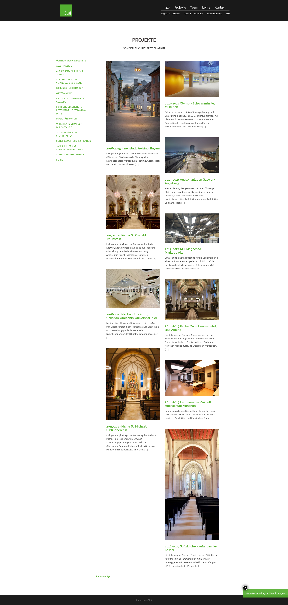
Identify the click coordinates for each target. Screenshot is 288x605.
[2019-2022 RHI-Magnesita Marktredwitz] (192, 227)
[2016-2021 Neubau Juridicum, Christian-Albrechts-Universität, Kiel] (133, 288)
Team (194, 7)
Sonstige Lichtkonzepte (70, 154)
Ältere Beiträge (103, 576)
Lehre (206, 7)
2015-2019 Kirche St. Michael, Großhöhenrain (126, 428)
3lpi (167, 7)
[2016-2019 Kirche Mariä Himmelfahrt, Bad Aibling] (192, 299)
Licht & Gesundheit (193, 13)
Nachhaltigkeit (214, 13)
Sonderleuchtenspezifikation (73, 140)
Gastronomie (64, 93)
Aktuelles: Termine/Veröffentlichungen (265, 593)
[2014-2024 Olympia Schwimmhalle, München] (192, 78)
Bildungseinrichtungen (69, 87)
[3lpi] (66, 10)
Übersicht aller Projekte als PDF (72, 60)
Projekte (180, 7)
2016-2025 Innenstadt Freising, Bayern (133, 148)
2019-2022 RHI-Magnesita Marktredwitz (183, 250)
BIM (228, 13)
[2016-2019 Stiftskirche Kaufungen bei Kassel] (192, 484)
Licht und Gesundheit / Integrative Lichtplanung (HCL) (71, 110)
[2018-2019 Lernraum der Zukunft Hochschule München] (192, 377)
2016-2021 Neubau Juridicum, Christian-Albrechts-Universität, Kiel (131, 316)
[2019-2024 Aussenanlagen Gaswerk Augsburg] (192, 154)
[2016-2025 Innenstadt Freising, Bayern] (133, 101)
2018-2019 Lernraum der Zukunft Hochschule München (188, 404)
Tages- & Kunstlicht (170, 13)
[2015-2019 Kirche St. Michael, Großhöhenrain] (133, 383)
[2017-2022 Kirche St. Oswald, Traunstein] (133, 201)
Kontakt (220, 7)
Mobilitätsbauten (66, 118)
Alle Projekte (64, 65)
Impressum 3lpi (144, 600)
